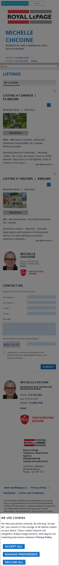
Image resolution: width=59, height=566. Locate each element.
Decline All (14, 562)
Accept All (14, 546)
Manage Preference (21, 554)
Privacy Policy (44, 537)
